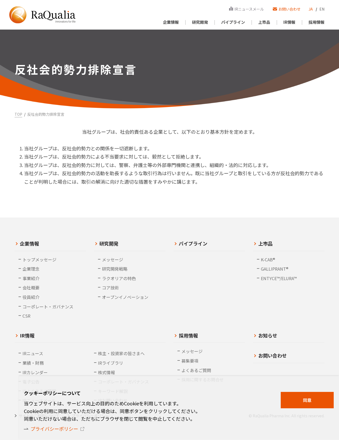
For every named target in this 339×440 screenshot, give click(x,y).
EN (321, 9)
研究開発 (108, 243)
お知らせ (267, 335)
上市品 (265, 243)
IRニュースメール (249, 9)
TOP (18, 114)
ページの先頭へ (328, 412)
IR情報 (27, 335)
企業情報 (29, 243)
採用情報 (188, 335)
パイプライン (193, 243)
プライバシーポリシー (54, 428)
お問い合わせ (272, 355)
